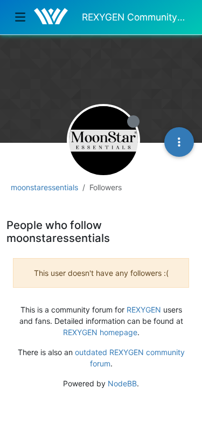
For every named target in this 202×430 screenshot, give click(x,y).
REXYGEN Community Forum (134, 17)
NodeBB (122, 383)
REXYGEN (144, 309)
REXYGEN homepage (100, 332)
